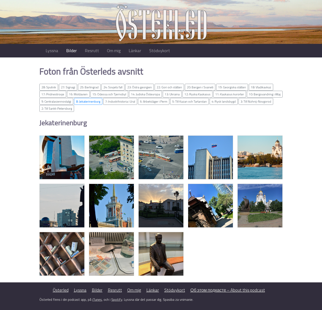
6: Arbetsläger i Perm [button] (153, 101)
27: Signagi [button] (68, 87)
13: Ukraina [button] (172, 94)
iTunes (97, 299)
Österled (61, 290)
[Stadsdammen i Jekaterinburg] (260, 157)
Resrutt (92, 50)
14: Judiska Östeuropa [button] (145, 94)
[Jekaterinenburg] (111, 206)
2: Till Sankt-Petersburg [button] (56, 108)
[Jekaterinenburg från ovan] (111, 157)
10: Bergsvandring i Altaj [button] (265, 94)
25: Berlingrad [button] (89, 87)
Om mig (114, 50)
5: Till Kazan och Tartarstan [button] (189, 101)
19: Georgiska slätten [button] (232, 87)
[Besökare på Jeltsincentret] (62, 157)
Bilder (71, 50)
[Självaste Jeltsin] (161, 254)
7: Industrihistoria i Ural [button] (120, 101)
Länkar (135, 50)
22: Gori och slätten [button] (169, 87)
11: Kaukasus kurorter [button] (229, 94)
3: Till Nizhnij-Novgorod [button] (256, 101)
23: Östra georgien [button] (139, 87)
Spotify (116, 299)
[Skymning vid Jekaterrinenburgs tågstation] (161, 206)
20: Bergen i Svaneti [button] (200, 87)
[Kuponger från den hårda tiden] (111, 254)
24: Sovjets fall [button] (112, 87)
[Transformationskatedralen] (260, 206)
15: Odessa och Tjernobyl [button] (109, 94)
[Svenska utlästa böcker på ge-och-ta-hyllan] (62, 254)
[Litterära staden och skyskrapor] (210, 206)
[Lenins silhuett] (62, 206)
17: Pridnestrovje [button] (52, 94)
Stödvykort (159, 50)
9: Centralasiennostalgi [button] (56, 101)
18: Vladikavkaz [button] (261, 87)
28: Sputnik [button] (48, 87)
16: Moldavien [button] (78, 94)
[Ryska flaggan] (210, 157)
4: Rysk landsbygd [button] (224, 101)
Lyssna (52, 50)
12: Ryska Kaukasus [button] (197, 94)
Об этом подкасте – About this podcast (227, 290)
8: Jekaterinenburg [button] (88, 101)
